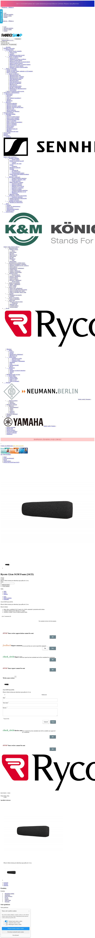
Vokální (11, 408)
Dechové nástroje (15, 275)
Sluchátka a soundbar (13, 158)
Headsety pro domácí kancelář (17, 161)
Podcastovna (7, 135)
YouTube (6, 884)
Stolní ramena (13, 256)
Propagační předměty (9, 112)
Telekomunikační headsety (17, 173)
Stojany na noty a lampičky (14, 51)
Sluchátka (7, 47)
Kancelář (6, 134)
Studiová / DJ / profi (15, 163)
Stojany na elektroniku (10, 68)
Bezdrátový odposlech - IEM (17, 179)
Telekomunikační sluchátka (13, 119)
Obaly (11, 373)
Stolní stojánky (13, 252)
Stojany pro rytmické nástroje (16, 65)
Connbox (12, 351)
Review (5, 707)
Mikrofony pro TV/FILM (17, 186)
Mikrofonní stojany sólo (15, 75)
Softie (11, 363)
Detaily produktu (8, 598)
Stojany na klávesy (14, 57)
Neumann (7, 382)
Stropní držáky (13, 90)
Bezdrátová (13, 175)
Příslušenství (9, 100)
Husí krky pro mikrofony (15, 83)
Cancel (46, 722)
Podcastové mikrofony (12, 103)
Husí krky (12, 253)
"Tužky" (12, 410)
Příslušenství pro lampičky (16, 295)
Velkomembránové (14, 407)
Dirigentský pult (13, 304)
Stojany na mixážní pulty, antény (17, 291)
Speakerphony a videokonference (11, 92)
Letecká (11, 165)
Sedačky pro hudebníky (13, 283)
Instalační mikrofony (14, 199)
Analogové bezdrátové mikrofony (19, 190)
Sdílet (5, 591)
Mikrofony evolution (16, 189)
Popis (5, 596)
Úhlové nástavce (13, 267)
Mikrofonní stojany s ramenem (17, 76)
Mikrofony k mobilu (14, 194)
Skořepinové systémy (16, 358)
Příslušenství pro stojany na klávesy (18, 59)
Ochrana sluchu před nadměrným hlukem (19, 174)
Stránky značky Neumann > (84, 399)
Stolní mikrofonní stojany (15, 82)
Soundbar (12, 169)
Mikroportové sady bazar (12, 131)
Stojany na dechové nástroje (16, 63)
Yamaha (7, 416)
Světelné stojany (13, 269)
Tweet (5, 592)
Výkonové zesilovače (12, 432)
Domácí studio (7, 132)
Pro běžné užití (4, 44)
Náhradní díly (14, 170)
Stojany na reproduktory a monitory (18, 264)
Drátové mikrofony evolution (16, 182)
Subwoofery (9, 95)
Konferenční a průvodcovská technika (17, 195)
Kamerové (12, 411)
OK (53, 637)
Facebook (6, 882)
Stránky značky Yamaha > (50, 426)
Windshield (12, 362)
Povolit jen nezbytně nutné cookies (16, 932)
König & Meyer (8, 211)
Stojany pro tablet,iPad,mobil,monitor (18, 289)
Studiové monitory (12, 400)
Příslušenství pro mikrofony (13, 111)
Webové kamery (10, 126)
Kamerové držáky (14, 378)
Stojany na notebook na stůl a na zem (15, 91)
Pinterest (6, 594)
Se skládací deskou (14, 305)
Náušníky (9, 205)
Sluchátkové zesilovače (12, 128)
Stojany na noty (13, 52)
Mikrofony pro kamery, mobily (14, 106)
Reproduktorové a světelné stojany (16, 263)
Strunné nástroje (14, 281)
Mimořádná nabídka (9, 114)
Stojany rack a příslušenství (16, 288)
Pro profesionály (12, 44)
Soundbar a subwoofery (9, 48)
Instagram (6, 885)
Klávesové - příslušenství (15, 280)
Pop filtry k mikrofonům (15, 87)
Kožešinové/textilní (14, 365)
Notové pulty (11, 300)
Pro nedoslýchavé (15, 171)
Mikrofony (7, 102)
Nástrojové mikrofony (12, 104)
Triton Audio (8, 900)
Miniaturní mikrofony (16, 185)
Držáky (9, 350)
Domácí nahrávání (11, 427)
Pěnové (11, 366)
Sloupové (9, 99)
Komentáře (6, 599)
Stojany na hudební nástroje (14, 56)
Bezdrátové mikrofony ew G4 (18, 191)
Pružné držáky (11, 376)
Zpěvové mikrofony (11, 110)
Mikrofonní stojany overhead (16, 78)
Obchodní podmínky (8, 14)
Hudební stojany (9, 49)
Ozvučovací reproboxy (12, 431)
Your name (6, 702)
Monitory (12, 402)
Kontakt (5, 17)
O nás (5, 13)
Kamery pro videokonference (13, 206)
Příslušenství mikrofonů (12, 414)
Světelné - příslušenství (15, 271)
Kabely (11, 369)
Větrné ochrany (11, 357)
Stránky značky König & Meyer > (12, 246)
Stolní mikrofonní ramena (15, 86)
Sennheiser (7, 136)
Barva (12, 250)
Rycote (6, 308)
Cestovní (13, 162)
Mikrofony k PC (10, 108)
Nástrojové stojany (12, 273)
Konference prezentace (16, 197)
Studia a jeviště (11, 287)
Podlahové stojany (14, 249)
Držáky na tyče (13, 380)
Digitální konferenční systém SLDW (18, 198)
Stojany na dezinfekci (12, 124)
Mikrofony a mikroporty (13, 177)
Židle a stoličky (13, 285)
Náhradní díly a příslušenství (16, 354)
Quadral (7, 899)
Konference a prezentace (16, 187)
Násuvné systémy (15, 359)
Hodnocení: (44, 694)
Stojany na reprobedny (12, 72)
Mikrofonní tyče (13, 84)
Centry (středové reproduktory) (14, 98)
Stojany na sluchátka (11, 120)
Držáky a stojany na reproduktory (14, 122)
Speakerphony (10, 207)
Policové (9, 96)
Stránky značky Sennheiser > (10, 157)
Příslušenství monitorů (12, 404)
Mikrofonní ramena (14, 80)
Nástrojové (12, 412)
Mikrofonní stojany (12, 248)
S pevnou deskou (14, 307)
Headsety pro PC (11, 210)
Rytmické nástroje (14, 277)
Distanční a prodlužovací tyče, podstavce (19, 265)
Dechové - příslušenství (15, 276)
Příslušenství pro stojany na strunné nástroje (20, 61)
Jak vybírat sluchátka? (6, 454)
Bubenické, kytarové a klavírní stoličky (19, 67)
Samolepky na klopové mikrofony (17, 370)
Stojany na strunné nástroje (16, 60)
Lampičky (12, 53)
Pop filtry (12, 257)
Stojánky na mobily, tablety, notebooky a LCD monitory (20, 71)
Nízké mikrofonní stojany (15, 79)
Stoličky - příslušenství (15, 284)
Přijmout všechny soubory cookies (16, 928)
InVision (12, 353)
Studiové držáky (13, 377)
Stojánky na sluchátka (12, 70)
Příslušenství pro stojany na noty (17, 55)
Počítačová (13, 166)
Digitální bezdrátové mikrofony (18, 178)
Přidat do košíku (5, 585)
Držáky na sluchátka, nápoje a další (18, 292)
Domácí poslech (14, 159)
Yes (53, 648)
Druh (12, 260)
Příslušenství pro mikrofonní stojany (18, 88)
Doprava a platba (8, 15)
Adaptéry (12, 371)
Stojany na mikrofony (13, 74)
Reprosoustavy (8, 94)
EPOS (6, 203)
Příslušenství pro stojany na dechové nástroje (20, 64)
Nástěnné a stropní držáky (16, 272)
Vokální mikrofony (15, 181)
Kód (2, 793)
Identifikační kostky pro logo (13, 374)
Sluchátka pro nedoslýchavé (14, 201)
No (45, 648)
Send (53, 722)
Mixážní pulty (10, 428)
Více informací (15, 935)
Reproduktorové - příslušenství (17, 268)
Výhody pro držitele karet (12, 445)
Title (4, 697)
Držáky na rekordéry (14, 381)
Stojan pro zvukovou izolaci (16, 301)
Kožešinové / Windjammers (17, 361)
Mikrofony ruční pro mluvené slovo (15, 107)
